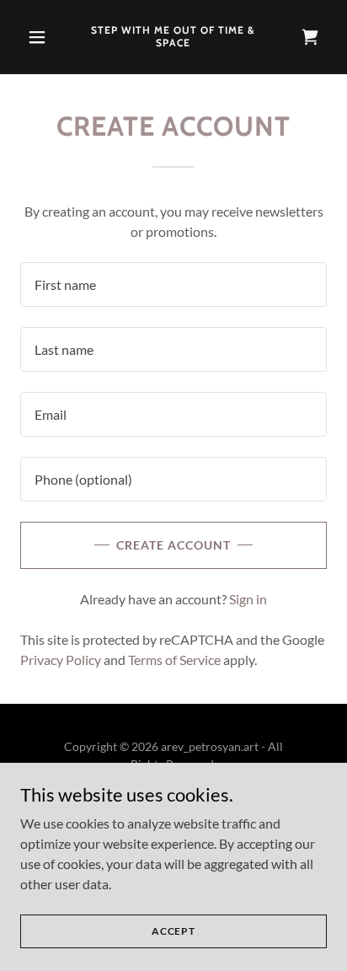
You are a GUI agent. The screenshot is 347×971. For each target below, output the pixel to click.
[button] (43, 37)
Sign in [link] (248, 599)
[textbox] (173, 284)
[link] (174, 41)
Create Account (173, 545)
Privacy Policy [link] (60, 660)
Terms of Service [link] (174, 660)
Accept (173, 931)
